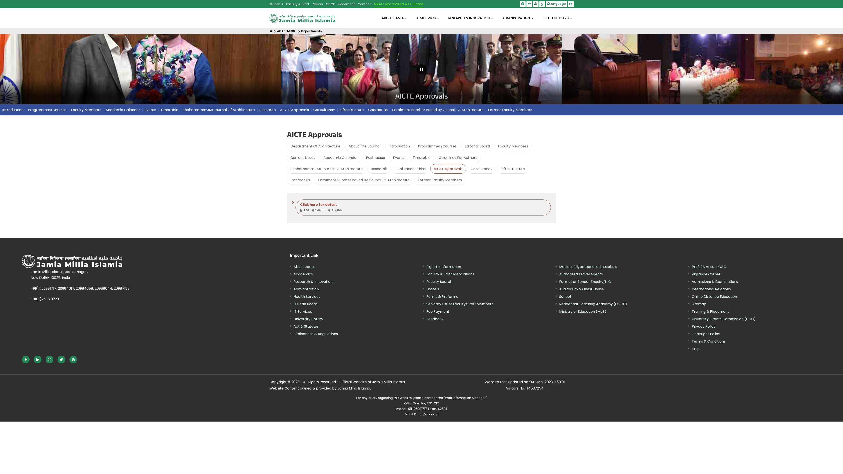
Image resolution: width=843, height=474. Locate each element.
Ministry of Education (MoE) (582, 311)
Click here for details (321, 207)
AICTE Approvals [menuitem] (294, 109)
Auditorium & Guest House (581, 289)
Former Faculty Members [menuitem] (510, 109)
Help (696, 348)
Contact (364, 4)
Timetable (422, 157)
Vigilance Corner (706, 274)
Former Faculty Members (440, 180)
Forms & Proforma (442, 296)
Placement (346, 4)
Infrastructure (513, 168)
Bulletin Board (305, 304)
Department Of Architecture (315, 146)
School (565, 296)
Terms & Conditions (709, 341)
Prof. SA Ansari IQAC (709, 266)
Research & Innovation (313, 281)
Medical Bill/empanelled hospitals (588, 266)
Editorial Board (477, 146)
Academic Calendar (340, 157)
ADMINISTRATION (516, 18)
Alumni (317, 4)
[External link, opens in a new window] (26, 359)
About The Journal (364, 146)
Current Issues (302, 157)
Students (276, 4)
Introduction (399, 146)
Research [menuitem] (267, 109)
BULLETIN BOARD (555, 18)
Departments (311, 31)
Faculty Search (439, 281)
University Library (308, 318)
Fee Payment (437, 311)
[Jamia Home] (120, 261)
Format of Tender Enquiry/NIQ (585, 281)
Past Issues (375, 157)
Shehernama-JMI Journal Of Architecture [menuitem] (219, 109)
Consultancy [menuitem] (324, 109)
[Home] (271, 31)
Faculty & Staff (297, 4)
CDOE (330, 4)
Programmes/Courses (437, 146)
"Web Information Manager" (465, 398)
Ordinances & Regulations (316, 333)
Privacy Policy (703, 326)
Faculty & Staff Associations (450, 274)
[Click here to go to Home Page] (302, 18)
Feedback (435, 318)
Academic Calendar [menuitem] (123, 109)
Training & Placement (710, 311)
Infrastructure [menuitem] (351, 109)
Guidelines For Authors (458, 157)
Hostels (432, 289)
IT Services (303, 311)
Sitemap (699, 304)
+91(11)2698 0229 (45, 299)
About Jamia (393, 18)
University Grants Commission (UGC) (724, 318)
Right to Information (443, 266)
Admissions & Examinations (715, 281)
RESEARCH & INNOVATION (469, 18)
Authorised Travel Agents (581, 274)
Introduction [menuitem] (12, 109)
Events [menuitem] (150, 109)
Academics (303, 274)
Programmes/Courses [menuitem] (47, 109)
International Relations (711, 289)
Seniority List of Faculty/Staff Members (459, 304)
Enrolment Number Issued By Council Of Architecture (364, 180)
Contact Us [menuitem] (378, 109)
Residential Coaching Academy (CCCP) (593, 304)
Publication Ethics (410, 168)
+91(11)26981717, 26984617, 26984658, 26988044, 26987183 (80, 288)
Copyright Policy (706, 333)
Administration (306, 289)
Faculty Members (513, 146)
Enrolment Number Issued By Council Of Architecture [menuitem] (438, 109)
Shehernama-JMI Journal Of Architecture (326, 168)
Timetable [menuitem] (169, 109)
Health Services (307, 296)
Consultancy (481, 168)
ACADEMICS (426, 18)
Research (379, 168)
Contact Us (300, 180)
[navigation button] (38, 71)
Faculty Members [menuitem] (86, 109)
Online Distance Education (714, 296)
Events (399, 157)
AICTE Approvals (448, 168)
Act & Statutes (306, 326)
